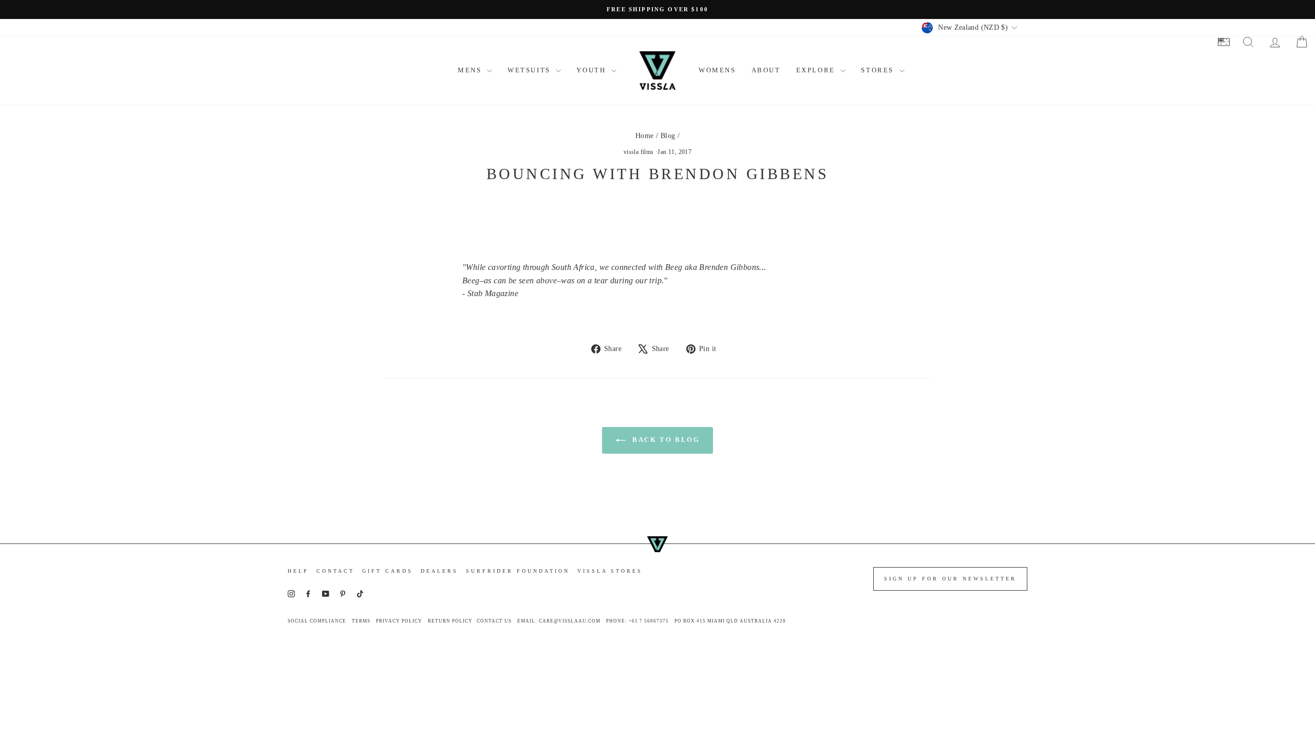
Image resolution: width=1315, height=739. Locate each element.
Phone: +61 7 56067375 (637, 621)
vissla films (639, 151)
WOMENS (717, 70)
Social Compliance (317, 621)
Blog (668, 136)
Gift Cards (387, 571)
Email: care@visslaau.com (558, 621)
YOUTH (592, 70)
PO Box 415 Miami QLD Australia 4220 (730, 621)
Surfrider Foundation (518, 571)
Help (298, 571)
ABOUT (766, 70)
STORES (878, 70)
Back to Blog (665, 439)
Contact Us (494, 621)
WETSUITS (530, 70)
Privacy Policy (399, 621)
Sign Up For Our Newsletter (950, 578)
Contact (335, 571)
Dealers (439, 571)
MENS (471, 70)
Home (644, 136)
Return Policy (450, 621)
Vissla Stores (610, 571)
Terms (361, 621)
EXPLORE (817, 70)
